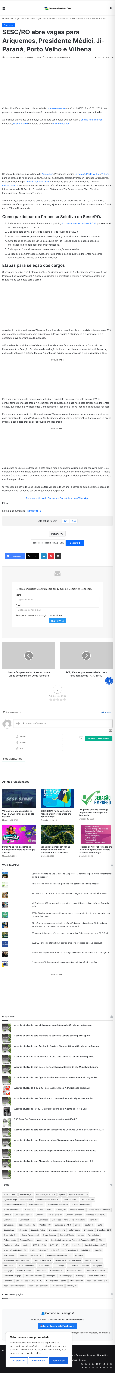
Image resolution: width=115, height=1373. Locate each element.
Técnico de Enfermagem (97, 1281)
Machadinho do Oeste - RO (31, 1255)
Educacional (9, 1230)
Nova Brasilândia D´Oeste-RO (68, 1260)
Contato (83, 1360)
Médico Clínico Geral (42, 1260)
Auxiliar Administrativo (38, 181)
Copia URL (75, 543)
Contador (93, 1220)
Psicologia (50, 1275)
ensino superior (60, 123)
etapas (81, 1235)
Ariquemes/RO (88, 1199)
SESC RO (58, 533)
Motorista (79, 1255)
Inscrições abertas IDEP (95, 1245)
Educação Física (38, 1230)
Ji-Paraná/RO (9, 1255)
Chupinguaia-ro (55, 1215)
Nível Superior (44, 1265)
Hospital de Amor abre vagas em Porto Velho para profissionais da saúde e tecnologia (95, 849)
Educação (22, 1230)
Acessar (108, 712)
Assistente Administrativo (14, 1204)
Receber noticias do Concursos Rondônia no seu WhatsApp (57, 498)
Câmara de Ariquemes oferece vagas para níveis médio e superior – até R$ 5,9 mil (70, 933)
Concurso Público (27, 1220)
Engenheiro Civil (11, 1235)
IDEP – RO (54, 1245)
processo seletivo (56, 108)
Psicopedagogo (65, 1275)
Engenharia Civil (104, 1230)
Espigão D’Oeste (67, 1235)
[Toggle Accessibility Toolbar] (109, 680)
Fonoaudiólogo (26, 1240)
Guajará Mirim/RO (11, 1245)
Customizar (19, 1360)
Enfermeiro (88, 1230)
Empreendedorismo (57, 1230)
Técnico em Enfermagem (14, 1286)
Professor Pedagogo (12, 1275)
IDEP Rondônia (39, 1245)
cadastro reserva (77, 1210)
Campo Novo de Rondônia (99, 1210)
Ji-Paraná (80, 174)
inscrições (76, 1245)
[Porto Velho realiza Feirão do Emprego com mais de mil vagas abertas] (19, 834)
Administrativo (10, 1194)
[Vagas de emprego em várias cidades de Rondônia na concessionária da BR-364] (57, 834)
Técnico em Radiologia (38, 1286)
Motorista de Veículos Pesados (16, 1260)
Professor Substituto (33, 1275)
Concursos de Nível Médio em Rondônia (68, 1220)
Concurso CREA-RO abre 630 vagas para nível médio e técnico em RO (64, 962)
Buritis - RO (29, 1210)
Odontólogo (59, 1265)
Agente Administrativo (78, 1194)
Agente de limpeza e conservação (18, 1199)
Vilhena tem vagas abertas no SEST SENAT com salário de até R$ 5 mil (18, 814)
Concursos (43, 1220)
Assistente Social (36, 1204)
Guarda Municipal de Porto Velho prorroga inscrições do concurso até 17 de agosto (70, 952)
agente (62, 1194)
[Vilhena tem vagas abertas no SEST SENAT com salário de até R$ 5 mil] (19, 798)
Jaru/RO (98, 1250)
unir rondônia (57, 1286)
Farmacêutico (93, 1235)
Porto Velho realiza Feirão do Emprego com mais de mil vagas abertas (18, 849)
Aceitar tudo (58, 1360)
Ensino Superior (49, 1235)
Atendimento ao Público (58, 1204)
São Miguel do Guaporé (56, 1281)
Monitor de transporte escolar (59, 1255)
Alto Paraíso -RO (70, 1199)
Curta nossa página (12, 1294)
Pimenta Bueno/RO (24, 1270)
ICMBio (26, 1245)
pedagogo (8, 1270)
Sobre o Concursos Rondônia (81, 1355)
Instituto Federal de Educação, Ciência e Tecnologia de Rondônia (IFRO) (60, 1250)
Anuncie (73, 1360)
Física (101, 1240)
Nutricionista (9, 1265)
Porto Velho (92, 174)
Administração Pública (45, 1194)
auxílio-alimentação (12, 1210)
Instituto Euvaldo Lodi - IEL (15, 1250)
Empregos (16, 18)
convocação (9, 1225)
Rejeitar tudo (38, 1360)
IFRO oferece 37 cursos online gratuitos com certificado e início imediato (66, 883)
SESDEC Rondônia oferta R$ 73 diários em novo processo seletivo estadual (67, 943)
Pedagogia (97, 1265)
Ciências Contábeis (74, 1215)
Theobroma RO (76, 1281)
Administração (26, 1194)
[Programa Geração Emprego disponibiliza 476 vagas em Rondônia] (96, 798)
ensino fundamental (91, 119)
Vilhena (105, 174)
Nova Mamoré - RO (93, 1260)
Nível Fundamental (26, 1265)
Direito (78, 1225)
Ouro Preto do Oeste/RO (79, 1265)
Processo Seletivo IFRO (96, 1270)
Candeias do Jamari (23, 1215)
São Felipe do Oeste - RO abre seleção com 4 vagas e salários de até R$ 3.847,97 (70, 893)
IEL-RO (65, 1245)
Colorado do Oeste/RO (95, 1215)
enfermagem (74, 1230)
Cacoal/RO (61, 1210)
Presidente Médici (74, 1270)
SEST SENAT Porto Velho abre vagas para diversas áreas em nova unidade (56, 814)
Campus (7, 1215)
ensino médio (20, 123)
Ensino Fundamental (30, 1235)
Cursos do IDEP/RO (63, 1225)
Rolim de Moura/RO (97, 1275)
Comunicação (10, 1220)
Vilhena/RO (72, 1286)
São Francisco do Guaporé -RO (29, 1281)
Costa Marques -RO (27, 1225)
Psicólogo (80, 1275)
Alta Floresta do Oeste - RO (48, 1199)
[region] (39, 1349)
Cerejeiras (40, 1215)
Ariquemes (47, 174)
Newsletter (102, 1355)
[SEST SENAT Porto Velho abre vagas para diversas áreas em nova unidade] (57, 798)
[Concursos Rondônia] (57, 8)
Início (6, 18)
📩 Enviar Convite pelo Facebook (56, 1326)
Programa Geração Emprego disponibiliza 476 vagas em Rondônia (93, 812)
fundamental (42, 1240)
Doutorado (89, 1225)
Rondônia (8, 1281)
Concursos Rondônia (13, 57)
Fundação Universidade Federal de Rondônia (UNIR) (73, 1240)
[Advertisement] (57, 84)
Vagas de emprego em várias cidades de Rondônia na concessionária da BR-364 (55, 849)
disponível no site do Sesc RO (77, 223)
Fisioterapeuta (10, 185)
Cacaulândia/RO (45, 1210)
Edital (100, 1225)
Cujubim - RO (45, 1225)
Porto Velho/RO (56, 1270)
